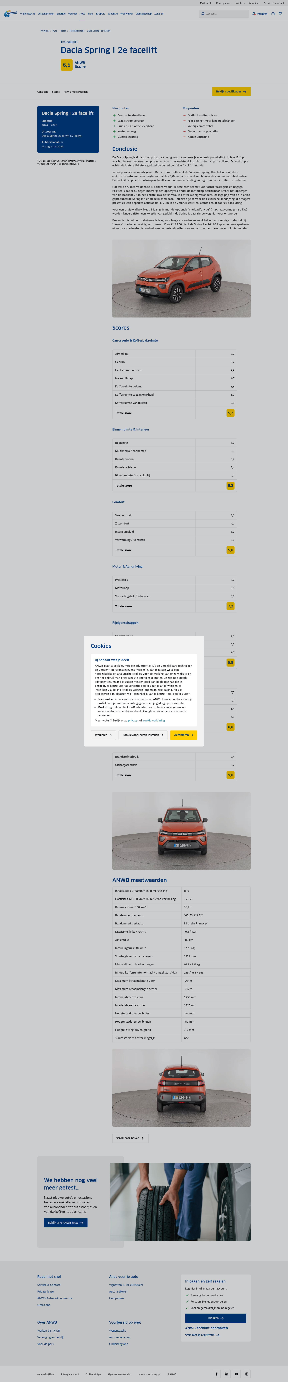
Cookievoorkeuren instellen (141, 735)
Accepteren (181, 735)
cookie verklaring (154, 720)
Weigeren (101, 735)
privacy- (133, 720)
